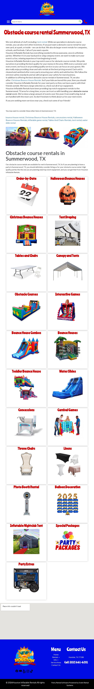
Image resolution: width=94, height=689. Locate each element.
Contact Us (55, 665)
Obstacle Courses (26, 294)
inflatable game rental (37, 120)
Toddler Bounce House (26, 371)
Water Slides (67, 371)
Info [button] (55, 660)
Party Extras (26, 564)
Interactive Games (67, 294)
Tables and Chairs (26, 255)
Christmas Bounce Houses (26, 217)
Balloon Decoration (67, 487)
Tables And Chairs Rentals (59, 120)
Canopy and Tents (67, 255)
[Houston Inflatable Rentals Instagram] (27, 672)
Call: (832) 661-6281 (76, 662)
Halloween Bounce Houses (68, 178)
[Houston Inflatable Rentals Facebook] (16, 672)
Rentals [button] (55, 657)
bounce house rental (15, 117)
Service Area (56, 662)
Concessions (26, 410)
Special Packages (67, 525)
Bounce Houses (68, 333)
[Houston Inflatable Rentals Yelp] (24, 672)
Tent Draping (67, 217)
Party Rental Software (60, 682)
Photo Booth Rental (26, 487)
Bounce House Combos (26, 333)
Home (56, 654)
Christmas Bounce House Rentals (26, 80)
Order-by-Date (26, 178)
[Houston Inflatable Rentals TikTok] (31, 672)
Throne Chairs (26, 448)
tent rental (42, 42)
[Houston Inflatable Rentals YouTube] (20, 672)
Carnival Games (67, 410)
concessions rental (63, 117)
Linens (68, 448)
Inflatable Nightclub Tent (26, 525)
